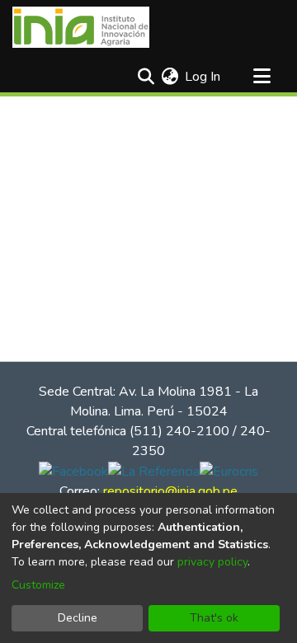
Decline (77, 618)
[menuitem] (169, 77)
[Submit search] (145, 77)
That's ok (214, 618)
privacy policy (212, 562)
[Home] (80, 27)
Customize (38, 585)
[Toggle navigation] (261, 76)
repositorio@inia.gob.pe (170, 491)
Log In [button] (203, 77)
